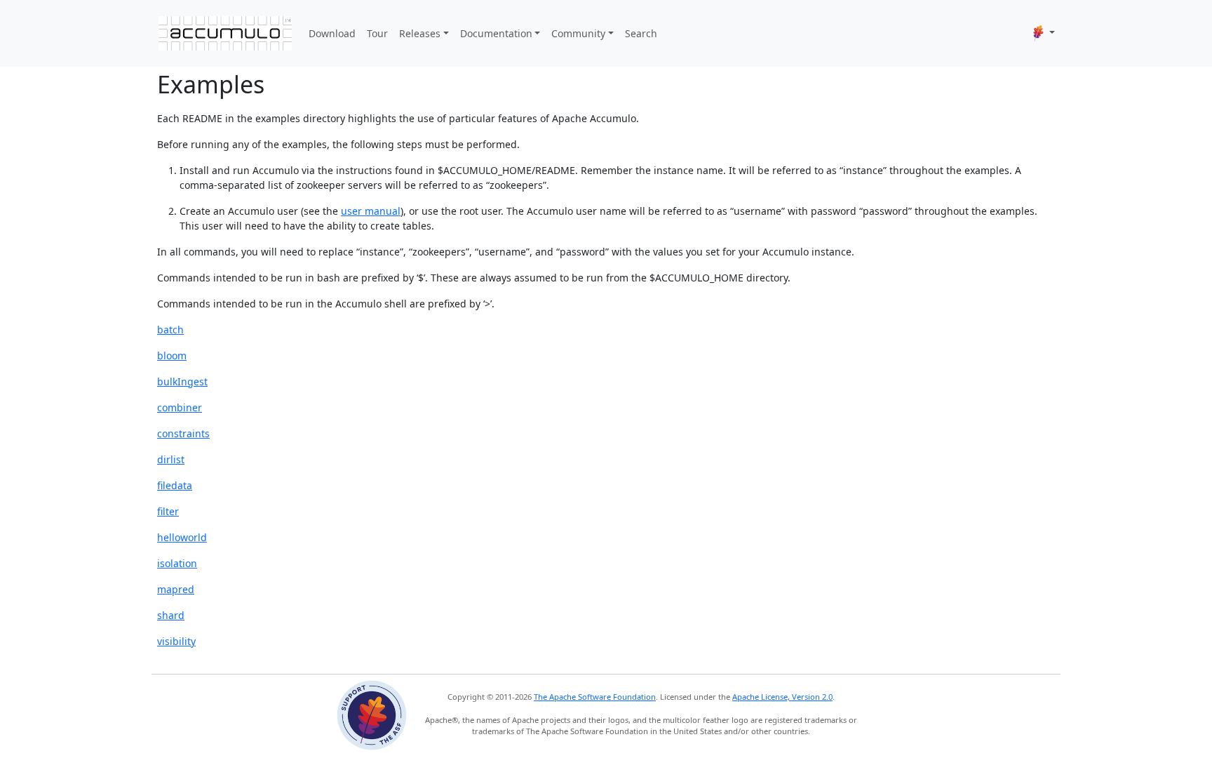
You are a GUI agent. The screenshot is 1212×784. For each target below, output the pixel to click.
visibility (176, 641)
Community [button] (578, 33)
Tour (377, 33)
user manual (370, 211)
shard (170, 615)
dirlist (170, 459)
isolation (177, 563)
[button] (1044, 33)
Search (641, 33)
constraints (183, 433)
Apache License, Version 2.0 (782, 696)
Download (332, 33)
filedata (174, 485)
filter (168, 511)
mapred (175, 589)
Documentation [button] (496, 33)
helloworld (182, 537)
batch (170, 329)
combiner (179, 407)
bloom (172, 355)
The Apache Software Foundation (595, 696)
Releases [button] (419, 33)
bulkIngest (182, 381)
